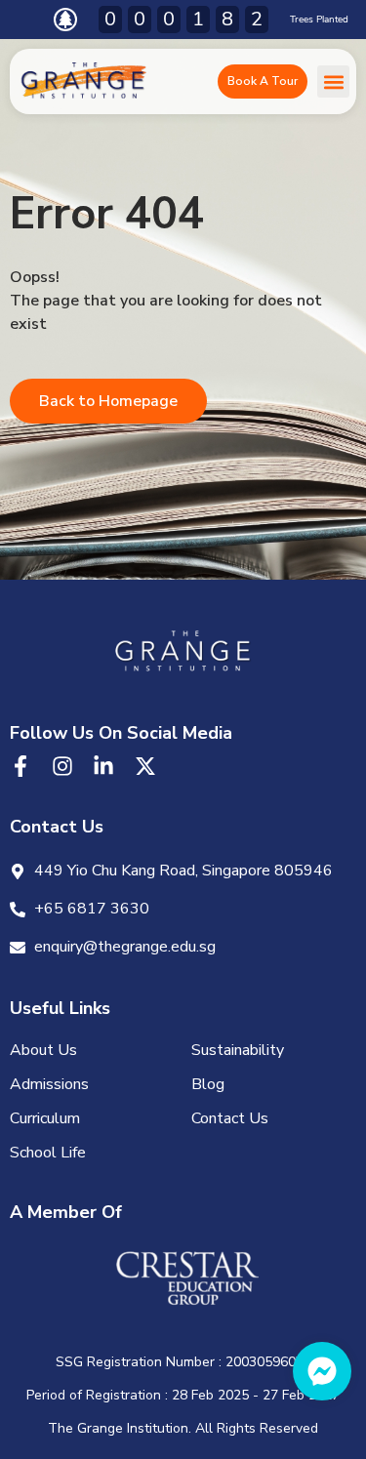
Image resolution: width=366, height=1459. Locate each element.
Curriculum (45, 1118)
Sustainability (237, 1050)
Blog (207, 1084)
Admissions (49, 1084)
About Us (43, 1050)
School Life (48, 1152)
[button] (333, 81)
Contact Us (229, 1118)
